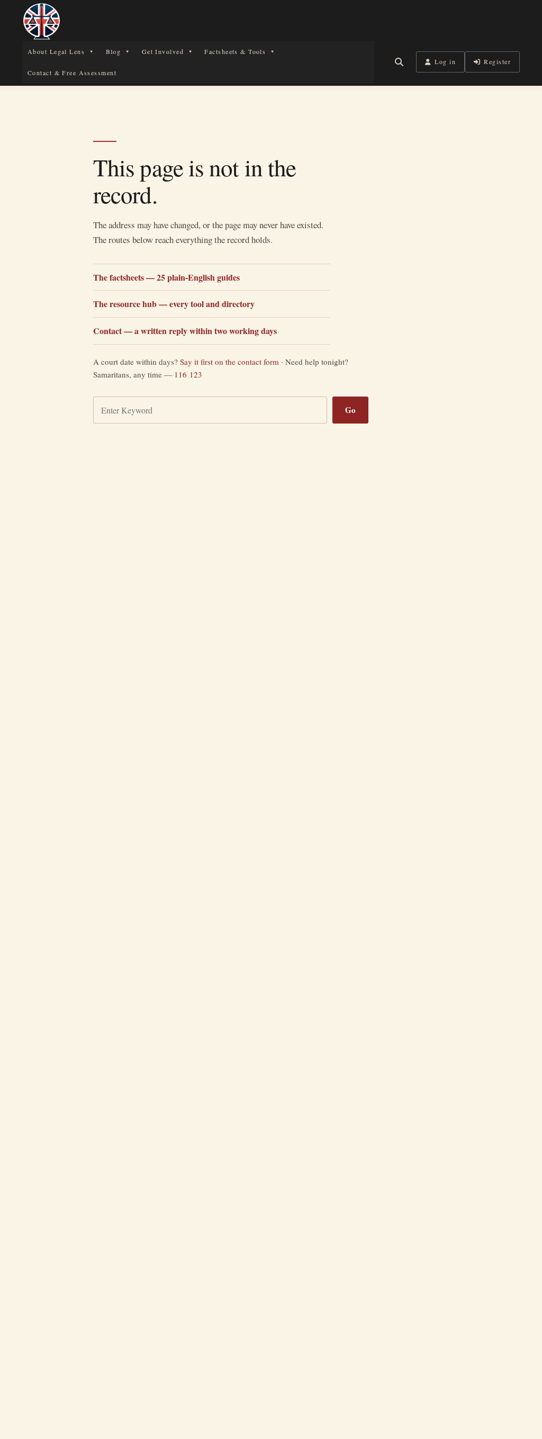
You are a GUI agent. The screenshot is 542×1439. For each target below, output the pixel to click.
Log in (445, 61)
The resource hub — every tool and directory (174, 304)
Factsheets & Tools (235, 51)
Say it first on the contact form (229, 361)
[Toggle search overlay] (399, 62)
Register (497, 61)
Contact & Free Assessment (72, 72)
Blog (113, 51)
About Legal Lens (56, 51)
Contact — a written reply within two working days (185, 331)
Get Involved (163, 51)
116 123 (188, 374)
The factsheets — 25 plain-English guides (166, 277)
